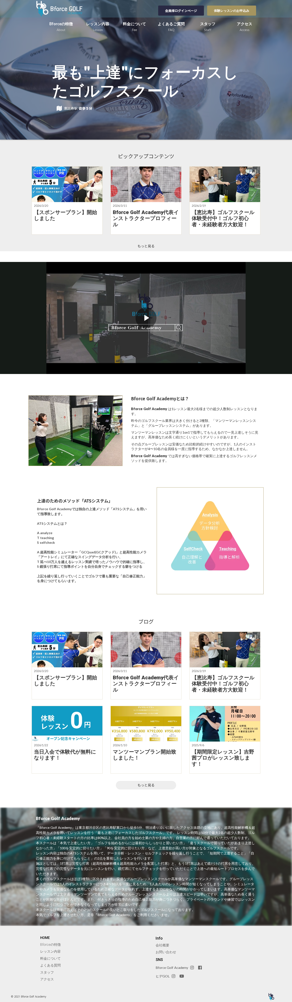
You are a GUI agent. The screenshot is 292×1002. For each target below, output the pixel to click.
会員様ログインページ (181, 10)
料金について (50, 958)
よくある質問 (50, 965)
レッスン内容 (50, 951)
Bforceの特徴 (50, 945)
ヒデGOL (163, 976)
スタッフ (47, 972)
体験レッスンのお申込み (231, 10)
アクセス (47, 979)
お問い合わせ (166, 952)
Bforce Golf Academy (172, 967)
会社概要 (162, 945)
